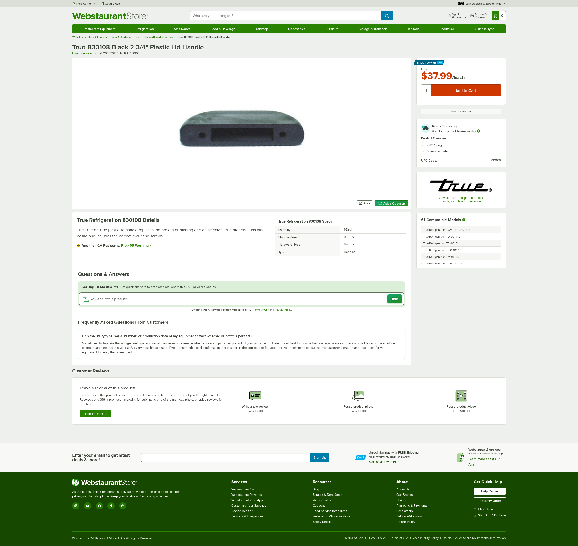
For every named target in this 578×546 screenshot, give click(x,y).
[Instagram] (75, 505)
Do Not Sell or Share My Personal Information (474, 538)
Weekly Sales (322, 500)
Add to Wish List (461, 111)
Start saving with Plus (384, 461)
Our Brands (404, 494)
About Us (403, 489)
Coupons (319, 505)
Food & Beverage (223, 29)
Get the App (112, 3)
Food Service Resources (330, 511)
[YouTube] (87, 505)
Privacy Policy (283, 309)
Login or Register (95, 413)
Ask (395, 299)
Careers (402, 500)
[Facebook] (99, 505)
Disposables (296, 29)
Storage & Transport (373, 29)
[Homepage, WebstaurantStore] (110, 15)
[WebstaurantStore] (128, 482)
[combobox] (285, 15)
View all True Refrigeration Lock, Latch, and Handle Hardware (461, 199)
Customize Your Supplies (248, 505)
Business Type (484, 29)
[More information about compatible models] (464, 220)
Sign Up (319, 457)
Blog (316, 489)
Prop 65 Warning (135, 245)
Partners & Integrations (247, 516)
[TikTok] (111, 505)
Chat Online (486, 509)
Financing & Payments (411, 505)
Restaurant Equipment (99, 29)
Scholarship (404, 511)
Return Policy (405, 521)
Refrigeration (144, 29)
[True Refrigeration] (461, 184)
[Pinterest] (122, 505)
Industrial (447, 29)
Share (366, 203)
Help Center (84, 3)
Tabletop (262, 29)
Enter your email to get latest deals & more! (101, 457)
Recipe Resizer (242, 511)
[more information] (478, 131)
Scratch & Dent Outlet (328, 494)
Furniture (332, 29)
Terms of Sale (354, 538)
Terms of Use (261, 309)
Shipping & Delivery (492, 515)
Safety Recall (322, 521)
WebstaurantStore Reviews (331, 516)
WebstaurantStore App (247, 500)
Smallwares (182, 29)
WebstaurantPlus (243, 489)
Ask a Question (394, 203)
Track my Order (490, 500)
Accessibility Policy (426, 538)
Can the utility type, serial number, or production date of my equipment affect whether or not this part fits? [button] (167, 336)
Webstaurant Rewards (246, 494)
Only (424, 69)
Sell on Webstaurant (410, 516)
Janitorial (413, 29)
